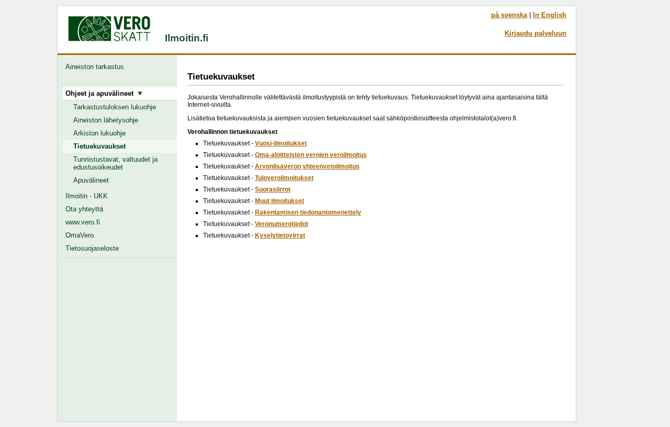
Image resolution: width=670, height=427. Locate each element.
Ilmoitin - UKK (86, 196)
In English (549, 15)
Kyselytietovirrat (280, 235)
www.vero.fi (82, 222)
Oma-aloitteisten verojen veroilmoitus (311, 155)
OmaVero (79, 235)
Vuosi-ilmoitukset (281, 143)
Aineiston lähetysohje (105, 120)
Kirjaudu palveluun (535, 33)
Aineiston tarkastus (96, 67)
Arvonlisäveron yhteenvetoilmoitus (307, 166)
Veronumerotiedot (281, 224)
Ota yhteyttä (84, 209)
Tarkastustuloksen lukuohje (114, 107)
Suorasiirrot (273, 189)
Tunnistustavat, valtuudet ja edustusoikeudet (115, 163)
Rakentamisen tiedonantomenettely (308, 212)
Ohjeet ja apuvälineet (101, 93)
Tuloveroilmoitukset (284, 178)
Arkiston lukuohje (99, 133)
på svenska (509, 15)
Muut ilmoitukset (279, 201)
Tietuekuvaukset (99, 146)
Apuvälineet (91, 180)
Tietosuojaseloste (92, 248)
